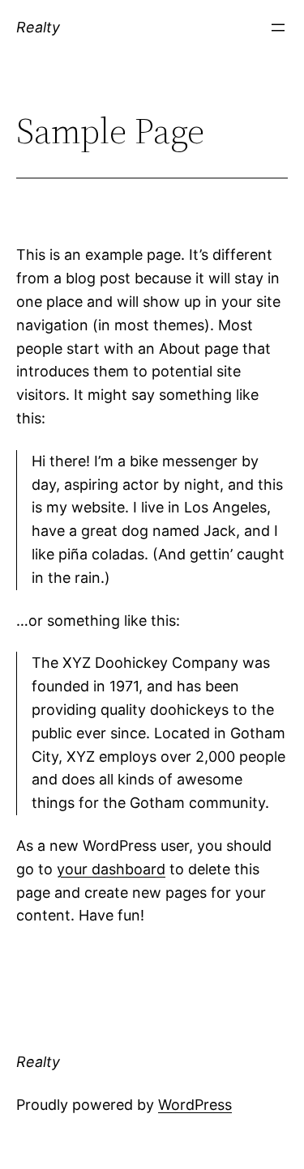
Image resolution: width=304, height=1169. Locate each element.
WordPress (195, 1104)
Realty (38, 27)
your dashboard (111, 869)
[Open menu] (278, 27)
